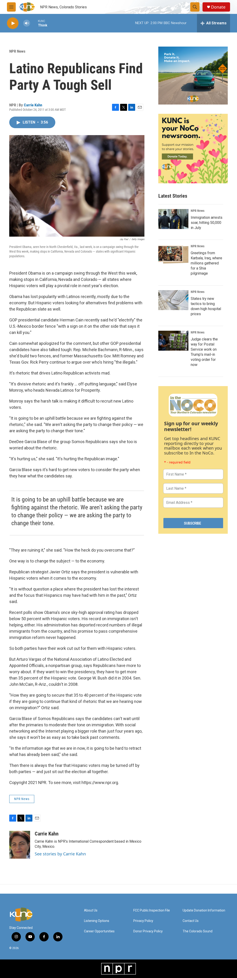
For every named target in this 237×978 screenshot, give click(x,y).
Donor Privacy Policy (148, 931)
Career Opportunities (99, 931)
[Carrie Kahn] (19, 845)
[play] (12, 23)
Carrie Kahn (33, 105)
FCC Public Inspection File (151, 910)
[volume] (27, 23)
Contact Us (191, 921)
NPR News (17, 51)
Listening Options (96, 921)
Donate (218, 7)
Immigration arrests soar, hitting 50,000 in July (206, 222)
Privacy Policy (143, 921)
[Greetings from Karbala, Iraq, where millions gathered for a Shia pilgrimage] (173, 254)
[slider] (34, 23)
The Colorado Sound (197, 931)
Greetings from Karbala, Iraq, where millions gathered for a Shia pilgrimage (206, 263)
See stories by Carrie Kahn (60, 854)
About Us (90, 910)
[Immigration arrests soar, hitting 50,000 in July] (173, 219)
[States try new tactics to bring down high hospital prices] (173, 300)
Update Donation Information (204, 910)
